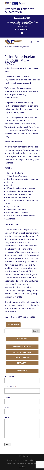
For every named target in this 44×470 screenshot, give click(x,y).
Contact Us (22, 363)
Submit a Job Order (22, 352)
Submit (7, 444)
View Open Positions (22, 346)
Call (25, 26)
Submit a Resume (22, 357)
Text (19, 26)
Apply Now (13, 324)
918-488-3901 (22, 339)
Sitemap (21, 463)
